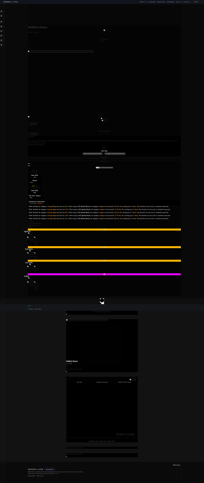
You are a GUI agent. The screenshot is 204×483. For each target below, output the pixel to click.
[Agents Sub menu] (147, 2)
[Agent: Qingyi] (104, 230)
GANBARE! (195, 1)
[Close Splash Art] (66, 314)
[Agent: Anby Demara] (104, 274)
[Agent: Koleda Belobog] (104, 247)
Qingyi (27, 232)
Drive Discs (161, 2)
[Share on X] (31, 44)
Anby (26, 276)
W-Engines (152, 2)
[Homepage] (2, 6)
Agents (142, 2)
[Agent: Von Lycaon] (104, 261)
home (29, 305)
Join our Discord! (49, 469)
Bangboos (170, 2)
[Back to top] (102, 301)
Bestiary (186, 2)
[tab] (104, 157)
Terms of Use (39, 476)
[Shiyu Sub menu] (182, 2)
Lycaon (29, 263)
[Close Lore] (66, 371)
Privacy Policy (31, 476)
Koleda (29, 249)
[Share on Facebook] (31, 46)
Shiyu (178, 2)
